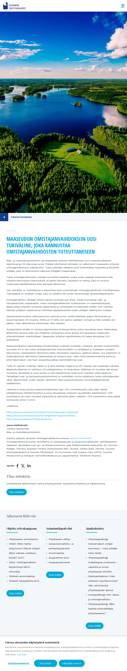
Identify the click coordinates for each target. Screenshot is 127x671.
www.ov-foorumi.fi (80, 438)
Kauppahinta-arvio (59, 557)
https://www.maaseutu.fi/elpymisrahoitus (29, 419)
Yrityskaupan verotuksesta (23, 539)
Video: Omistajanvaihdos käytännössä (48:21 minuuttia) (22, 567)
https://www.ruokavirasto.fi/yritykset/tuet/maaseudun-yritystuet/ (42, 412)
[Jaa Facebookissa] (18, 466)
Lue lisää (21, 654)
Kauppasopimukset (59, 562)
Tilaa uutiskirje (16, 492)
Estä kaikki (45, 663)
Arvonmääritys (56, 553)
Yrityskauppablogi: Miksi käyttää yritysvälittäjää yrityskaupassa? (101, 609)
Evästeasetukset (18, 663)
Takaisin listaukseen (21, 217)
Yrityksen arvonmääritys (22, 576)
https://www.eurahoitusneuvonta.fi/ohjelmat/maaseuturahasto (41, 415)
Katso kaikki (15, 593)
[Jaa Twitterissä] (23, 466)
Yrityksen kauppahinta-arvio (24, 581)
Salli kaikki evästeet (71, 663)
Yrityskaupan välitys (59, 539)
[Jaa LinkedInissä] (29, 466)
